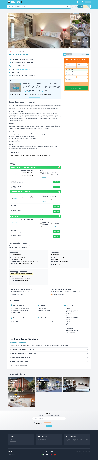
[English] (47, 455)
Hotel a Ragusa (18, 10)
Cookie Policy (79, 453)
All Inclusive (68, 439)
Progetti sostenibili (13, 441)
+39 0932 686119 (21, 66)
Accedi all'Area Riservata (42, 439)
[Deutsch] (55, 455)
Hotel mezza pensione (83, 439)
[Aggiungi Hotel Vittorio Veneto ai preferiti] (60, 54)
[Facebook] (46, 451)
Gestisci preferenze (86, 453)
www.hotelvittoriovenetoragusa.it (22, 69)
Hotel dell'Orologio (69, 380)
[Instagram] (49, 451)
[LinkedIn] (52, 451)
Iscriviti (49, 426)
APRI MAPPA (16, 87)
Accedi (87, 1)
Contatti (11, 442)
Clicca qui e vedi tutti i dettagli (34, 97)
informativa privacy (48, 422)
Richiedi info (56, 181)
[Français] (51, 455)
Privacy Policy (73, 453)
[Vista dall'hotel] (80, 18)
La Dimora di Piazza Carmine (17, 396)
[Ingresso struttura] (80, 30)
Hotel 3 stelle (74, 440)
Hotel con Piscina (81, 440)
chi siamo (11, 439)
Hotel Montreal (14, 380)
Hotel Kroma (40, 380)
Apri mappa (80, 6)
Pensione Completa (74, 439)
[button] (78, 2)
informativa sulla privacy (74, 83)
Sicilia (12, 10)
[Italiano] (43, 455)
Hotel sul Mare (68, 440)
